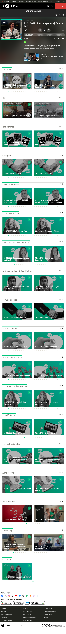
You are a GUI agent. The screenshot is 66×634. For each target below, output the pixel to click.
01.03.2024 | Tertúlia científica (47, 346)
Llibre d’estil (4, 617)
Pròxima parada (33, 11)
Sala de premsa (48, 608)
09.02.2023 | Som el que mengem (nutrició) (48, 259)
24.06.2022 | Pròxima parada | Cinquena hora (46, 547)
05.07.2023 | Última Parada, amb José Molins (16, 288)
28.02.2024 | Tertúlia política (46, 318)
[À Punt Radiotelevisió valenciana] (9, 625)
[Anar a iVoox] (31, 596)
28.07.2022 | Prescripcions (14, 519)
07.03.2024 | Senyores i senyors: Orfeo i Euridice (16, 201)
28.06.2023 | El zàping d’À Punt (47, 231)
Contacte (3, 608)
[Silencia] (26, 30)
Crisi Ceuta (13, 1)
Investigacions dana (31, 1)
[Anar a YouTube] (16, 596)
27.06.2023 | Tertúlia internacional (48, 375)
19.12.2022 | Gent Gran (12, 173)
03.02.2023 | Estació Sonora (46, 433)
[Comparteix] (59, 38)
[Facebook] (56, 15)
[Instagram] (63, 15)
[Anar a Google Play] (6, 603)
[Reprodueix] (44, 30)
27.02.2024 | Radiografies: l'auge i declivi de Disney (48, 144)
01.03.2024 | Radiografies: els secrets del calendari (15, 144)
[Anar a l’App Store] (18, 603)
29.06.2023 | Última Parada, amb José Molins (48, 288)
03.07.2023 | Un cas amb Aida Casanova (15, 403)
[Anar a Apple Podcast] (34, 596)
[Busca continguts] (48, 6)
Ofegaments (21, 1)
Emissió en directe (27, 611)
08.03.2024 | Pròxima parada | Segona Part (46, 86)
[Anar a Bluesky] (20, 596)
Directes (60, 6)
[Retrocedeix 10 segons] (40, 30)
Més (60, 68)
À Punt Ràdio (56, 1)
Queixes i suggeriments (50, 611)
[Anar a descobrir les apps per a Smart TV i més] (38, 603)
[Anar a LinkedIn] (38, 596)
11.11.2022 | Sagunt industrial (46, 116)
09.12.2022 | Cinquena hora (14, 577)
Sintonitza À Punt (5, 611)
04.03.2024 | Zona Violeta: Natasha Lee (17, 490)
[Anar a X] (6, 596)
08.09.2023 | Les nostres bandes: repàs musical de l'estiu (47, 461)
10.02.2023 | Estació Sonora (14, 433)
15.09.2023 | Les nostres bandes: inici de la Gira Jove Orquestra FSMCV (16, 460)
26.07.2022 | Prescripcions (45, 519)
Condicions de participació (29, 617)
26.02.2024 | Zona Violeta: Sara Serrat (47, 490)
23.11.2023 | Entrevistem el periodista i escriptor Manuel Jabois (15, 546)
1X (63, 30)
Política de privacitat (6, 620)
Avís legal (46, 617)
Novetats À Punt (47, 1)
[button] (8, 91)
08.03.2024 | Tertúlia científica (15, 346)
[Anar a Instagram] (9, 596)
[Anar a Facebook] (2, 596)
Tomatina (6, 1)
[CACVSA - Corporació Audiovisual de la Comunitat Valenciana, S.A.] (53, 625)
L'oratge (40, 1)
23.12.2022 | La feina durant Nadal (17, 116)
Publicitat (25, 608)
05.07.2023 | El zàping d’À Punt (15, 231)
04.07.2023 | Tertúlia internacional (17, 375)
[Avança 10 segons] (49, 30)
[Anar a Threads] (23, 596)
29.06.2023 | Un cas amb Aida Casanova (46, 403)
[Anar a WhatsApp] (27, 596)
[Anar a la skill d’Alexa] (27, 603)
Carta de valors (48, 614)
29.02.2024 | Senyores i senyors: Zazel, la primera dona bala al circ (48, 201)
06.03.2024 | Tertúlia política (15, 318)
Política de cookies (27, 620)
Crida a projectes (27, 614)
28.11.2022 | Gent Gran (44, 173)
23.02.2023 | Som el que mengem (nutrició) (16, 259)
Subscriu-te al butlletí (6, 614)
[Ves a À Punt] (12, 6)
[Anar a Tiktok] (13, 596)
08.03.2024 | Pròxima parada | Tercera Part (15, 86)
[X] (59, 15)
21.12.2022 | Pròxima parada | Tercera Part (52, 57)
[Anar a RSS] (41, 596)
